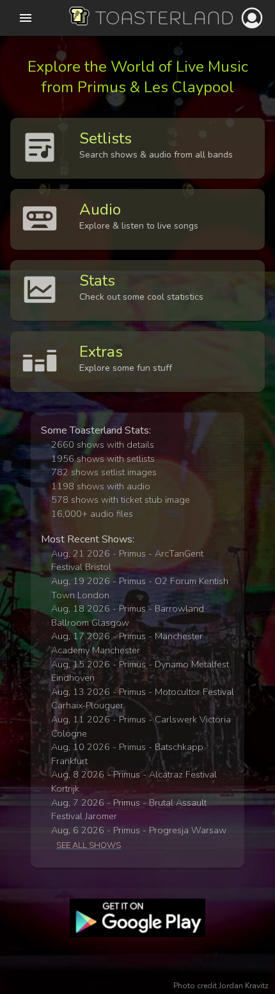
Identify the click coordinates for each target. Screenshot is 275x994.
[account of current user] (25, 18)
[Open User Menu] (252, 18)
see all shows (88, 845)
